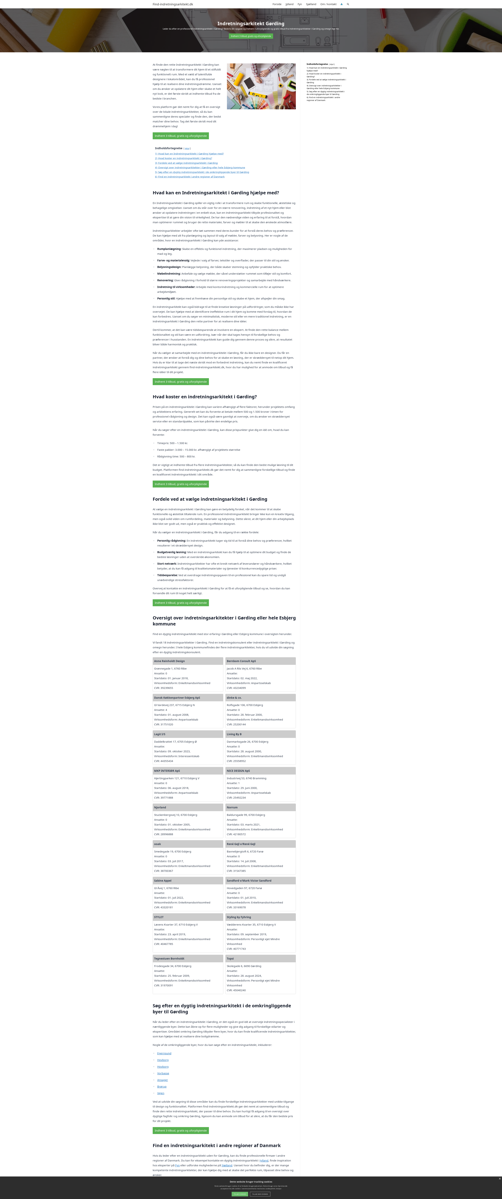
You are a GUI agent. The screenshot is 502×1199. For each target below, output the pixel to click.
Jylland (289, 4)
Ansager (162, 1080)
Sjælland (311, 4)
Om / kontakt (328, 4)
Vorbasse (163, 1073)
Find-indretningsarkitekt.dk (173, 4)
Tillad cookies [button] (240, 1194)
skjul (187, 148)
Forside (277, 4)
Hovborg (163, 1060)
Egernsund (164, 1053)
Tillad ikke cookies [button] (260, 1194)
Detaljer (278, 1189)
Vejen (160, 1093)
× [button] (500, 1179)
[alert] (251, 1188)
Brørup (162, 1086)
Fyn (300, 4)
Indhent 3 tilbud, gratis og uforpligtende (251, 36)
